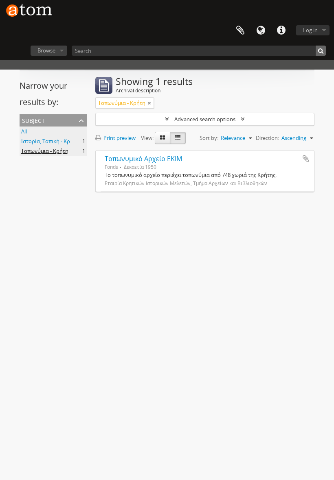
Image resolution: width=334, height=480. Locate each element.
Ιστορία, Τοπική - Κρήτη (50, 141)
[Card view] (162, 138)
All (24, 131)
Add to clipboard (306, 159)
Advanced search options (205, 119)
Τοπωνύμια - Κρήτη (44, 151)
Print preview (119, 138)
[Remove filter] (149, 103)
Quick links (281, 30)
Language (260, 30)
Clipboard (240, 30)
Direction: (267, 138)
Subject (33, 119)
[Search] (321, 51)
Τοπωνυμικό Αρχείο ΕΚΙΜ (143, 158)
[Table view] (178, 138)
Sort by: (209, 138)
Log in (310, 30)
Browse (46, 50)
